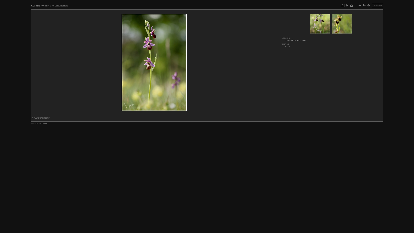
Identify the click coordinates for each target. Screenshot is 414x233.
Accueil (35, 6)
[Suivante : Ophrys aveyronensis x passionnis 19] (368, 5)
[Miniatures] (360, 5)
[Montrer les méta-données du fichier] (351, 5)
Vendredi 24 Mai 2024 (295, 40)
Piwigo (44, 123)
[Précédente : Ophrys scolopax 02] (364, 5)
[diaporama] (347, 5)
